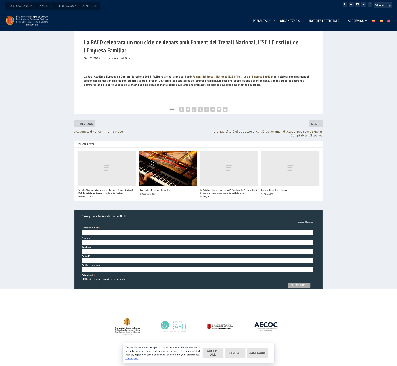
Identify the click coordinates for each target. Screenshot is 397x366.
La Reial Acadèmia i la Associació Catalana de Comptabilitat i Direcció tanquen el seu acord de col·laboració (229, 191)
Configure (257, 353)
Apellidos (86, 247)
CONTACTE (89, 6)
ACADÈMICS (356, 21)
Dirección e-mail (91, 227)
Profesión (86, 256)
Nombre (87, 238)
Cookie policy (132, 358)
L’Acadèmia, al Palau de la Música (154, 190)
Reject (235, 353)
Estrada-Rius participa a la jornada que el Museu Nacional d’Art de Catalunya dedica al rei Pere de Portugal (105, 191)
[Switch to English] (388, 25)
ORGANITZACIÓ (290, 21)
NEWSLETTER (45, 6)
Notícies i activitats (324, 21)
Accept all (213, 352)
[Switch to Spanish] (373, 25)
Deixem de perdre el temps (274, 190)
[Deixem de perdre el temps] (290, 168)
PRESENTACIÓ (262, 21)
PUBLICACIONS (18, 6)
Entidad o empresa (91, 265)
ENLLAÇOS (66, 6)
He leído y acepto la (105, 279)
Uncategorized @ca (117, 58)
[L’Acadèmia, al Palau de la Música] (168, 168)
